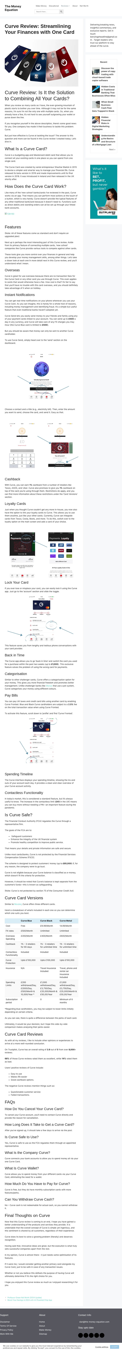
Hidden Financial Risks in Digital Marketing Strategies (101, 123)
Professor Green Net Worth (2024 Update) (25, 1298)
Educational (54, 6)
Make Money (41, 6)
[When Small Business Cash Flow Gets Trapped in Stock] (96, 108)
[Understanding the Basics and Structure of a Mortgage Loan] (96, 141)
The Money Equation (13, 8)
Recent (103, 62)
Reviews (64, 6)
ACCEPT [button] (115, 1347)
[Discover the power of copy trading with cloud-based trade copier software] (96, 74)
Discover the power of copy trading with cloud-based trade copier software (103, 74)
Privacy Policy (6, 1330)
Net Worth (84, 6)
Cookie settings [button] (101, 1347)
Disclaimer (5, 1322)
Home (42, 1322)
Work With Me (6, 1334)
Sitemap (43, 1334)
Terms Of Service (8, 1326)
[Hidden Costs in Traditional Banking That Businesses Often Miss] (96, 92)
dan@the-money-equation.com (94, 1322)
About (74, 6)
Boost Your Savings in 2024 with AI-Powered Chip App (30, 1300)
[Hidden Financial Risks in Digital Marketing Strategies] (96, 123)
